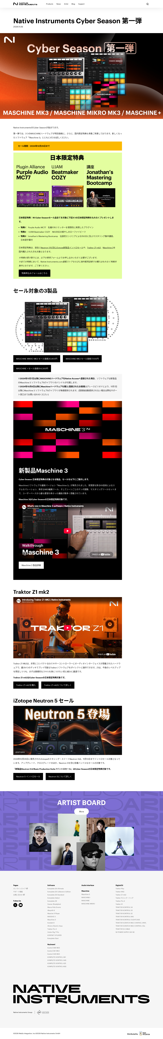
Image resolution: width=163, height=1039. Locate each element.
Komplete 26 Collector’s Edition (59, 892)
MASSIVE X (51, 916)
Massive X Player (53, 913)
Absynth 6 (51, 910)
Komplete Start (53, 938)
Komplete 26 (52, 901)
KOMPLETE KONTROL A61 (56, 957)
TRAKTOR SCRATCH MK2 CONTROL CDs (130, 926)
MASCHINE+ (86, 897)
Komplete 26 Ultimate (55, 888)
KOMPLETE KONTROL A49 (56, 960)
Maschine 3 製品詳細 (31, 565)
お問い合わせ (18, 895)
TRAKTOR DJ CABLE (123, 929)
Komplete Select (53, 898)
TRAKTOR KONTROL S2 (124, 913)
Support (81, 4)
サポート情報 (18, 892)
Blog (73, 4)
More (81, 811)
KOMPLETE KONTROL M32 (56, 966)
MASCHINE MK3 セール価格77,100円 (82, 358)
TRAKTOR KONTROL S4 (124, 907)
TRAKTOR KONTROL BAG (125, 916)
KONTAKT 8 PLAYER (54, 935)
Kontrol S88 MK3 (53, 948)
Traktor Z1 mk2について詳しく (58, 685)
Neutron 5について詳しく (60, 776)
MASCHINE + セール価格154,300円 (32, 368)
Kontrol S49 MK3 (53, 954)
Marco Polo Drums (54, 907)
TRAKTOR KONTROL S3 (124, 910)
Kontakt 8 (50, 923)
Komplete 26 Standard (55, 895)
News (58, 4)
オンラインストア (19, 888)
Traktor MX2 (120, 892)
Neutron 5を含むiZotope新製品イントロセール (62, 247)
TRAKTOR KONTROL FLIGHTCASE (128, 920)
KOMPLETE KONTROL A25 (56, 963)
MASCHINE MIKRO (88, 904)
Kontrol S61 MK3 (53, 951)
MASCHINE (85, 900)
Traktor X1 (119, 904)
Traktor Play (120, 888)
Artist (66, 4)
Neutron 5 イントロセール (28, 776)
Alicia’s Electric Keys (55, 926)
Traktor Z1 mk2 (94, 247)
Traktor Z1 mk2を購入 (26, 685)
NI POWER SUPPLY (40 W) (125, 932)
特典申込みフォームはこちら (34, 273)
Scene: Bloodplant (54, 904)
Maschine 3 (108, 247)
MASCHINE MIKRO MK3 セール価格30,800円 (36, 358)
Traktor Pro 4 (52, 929)
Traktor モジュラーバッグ (124, 898)
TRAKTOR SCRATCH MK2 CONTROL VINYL (131, 923)
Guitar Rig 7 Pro (53, 932)
